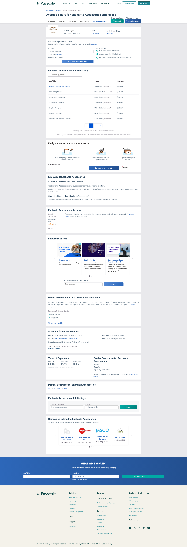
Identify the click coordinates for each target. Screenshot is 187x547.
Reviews (110, 33)
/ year (72, 31)
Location (88, 404)
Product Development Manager (59, 86)
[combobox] (71, 51)
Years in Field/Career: (55, 58)
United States (50, 10)
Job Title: (26, 473)
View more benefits (55, 323)
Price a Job (117, 21)
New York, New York (60, 389)
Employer (58, 10)
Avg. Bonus (95, 33)
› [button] (132, 258)
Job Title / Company (57, 404)
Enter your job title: (54, 164)
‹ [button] (54, 258)
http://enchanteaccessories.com (66, 339)
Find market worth (132, 21)
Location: (51, 48)
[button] (51, 21)
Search (128, 407)
